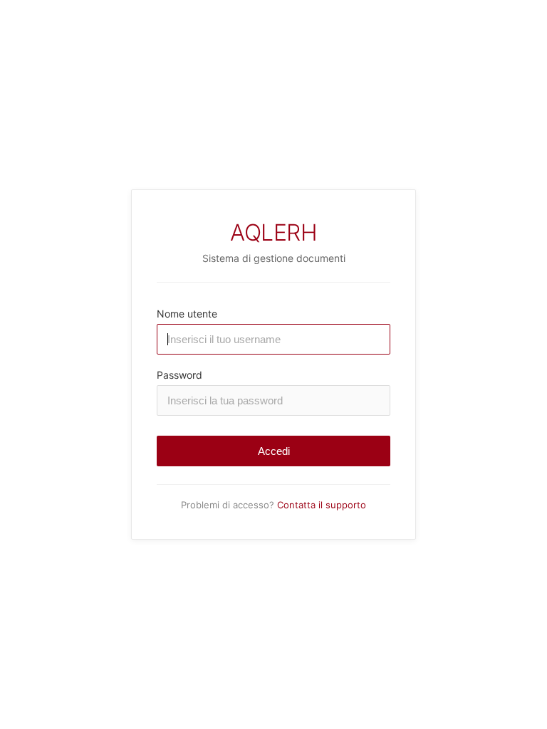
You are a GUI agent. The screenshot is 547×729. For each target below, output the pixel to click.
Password (179, 375)
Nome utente (187, 314)
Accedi (274, 451)
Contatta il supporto (321, 504)
